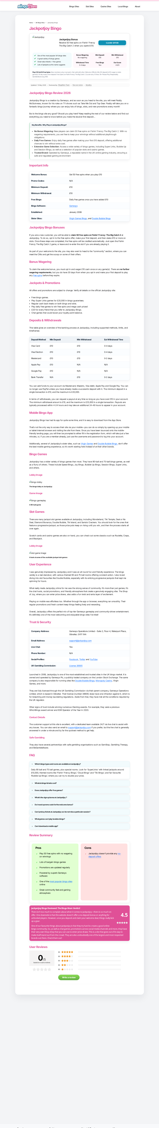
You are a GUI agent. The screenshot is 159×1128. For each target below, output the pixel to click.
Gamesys (73, 206)
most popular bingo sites (61, 881)
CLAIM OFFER (112, 43)
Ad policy (89, 85)
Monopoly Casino (104, 680)
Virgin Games (87, 443)
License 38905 (76, 665)
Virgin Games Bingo (78, 218)
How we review (78, 85)
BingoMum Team (64, 85)
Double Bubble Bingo (101, 218)
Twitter (82, 659)
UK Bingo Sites (40, 23)
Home (31, 23)
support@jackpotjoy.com (80, 640)
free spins (37, 275)
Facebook (73, 659)
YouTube (94, 659)
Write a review (69, 977)
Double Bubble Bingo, (108, 443)
